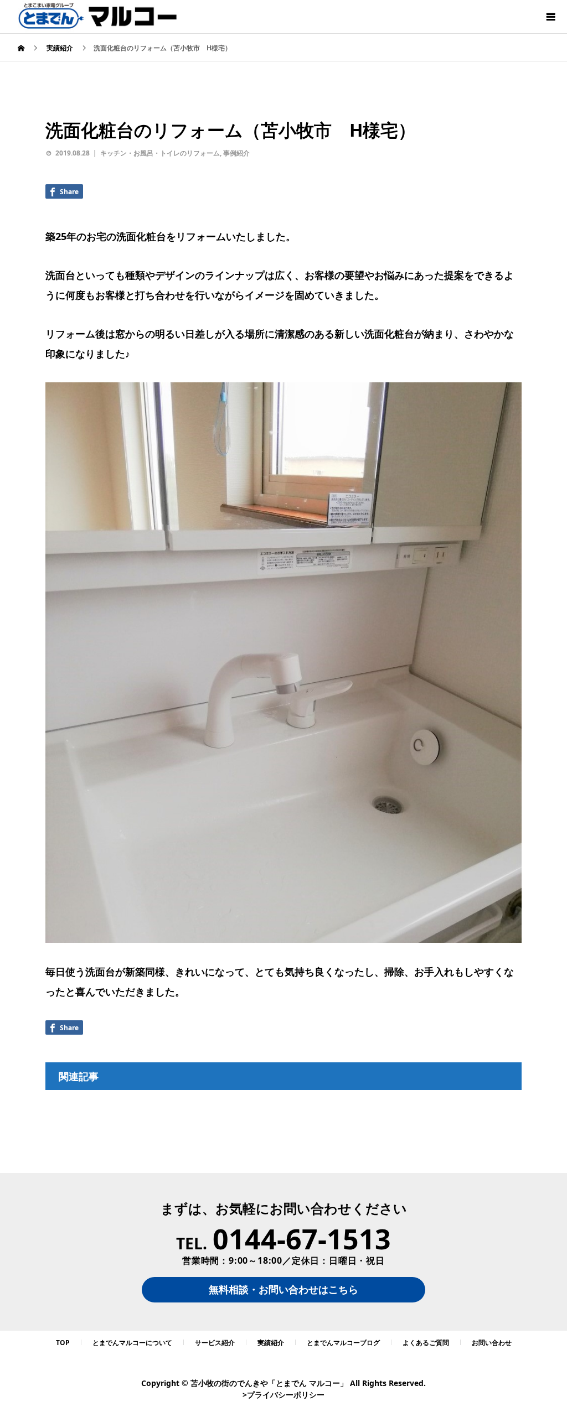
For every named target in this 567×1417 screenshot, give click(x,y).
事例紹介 (236, 153)
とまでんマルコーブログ (343, 1342)
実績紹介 (270, 1342)
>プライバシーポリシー (283, 1394)
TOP (63, 1342)
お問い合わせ (492, 1342)
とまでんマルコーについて (132, 1342)
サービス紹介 (215, 1342)
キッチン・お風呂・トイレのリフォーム (160, 153)
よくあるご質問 (426, 1342)
